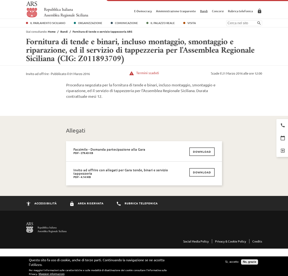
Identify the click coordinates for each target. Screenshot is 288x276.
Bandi (204, 11)
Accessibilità (45, 203)
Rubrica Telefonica (141, 203)
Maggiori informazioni (52, 274)
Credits (257, 241)
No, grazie (249, 261)
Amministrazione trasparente (176, 11)
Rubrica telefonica (240, 11)
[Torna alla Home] (57, 9)
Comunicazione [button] (126, 23)
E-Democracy (143, 11)
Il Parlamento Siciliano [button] (47, 23)
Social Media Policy (196, 241)
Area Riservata (259, 10)
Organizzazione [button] (90, 23)
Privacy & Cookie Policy (230, 241)
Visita (191, 23)
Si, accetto (231, 261)
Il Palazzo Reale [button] (163, 23)
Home (52, 31)
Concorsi (218, 11)
